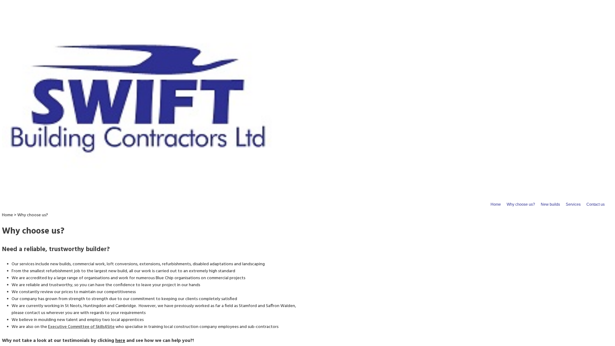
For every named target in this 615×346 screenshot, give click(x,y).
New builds (550, 204)
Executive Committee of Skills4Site (81, 326)
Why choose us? (521, 204)
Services (573, 204)
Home (496, 204)
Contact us (595, 204)
